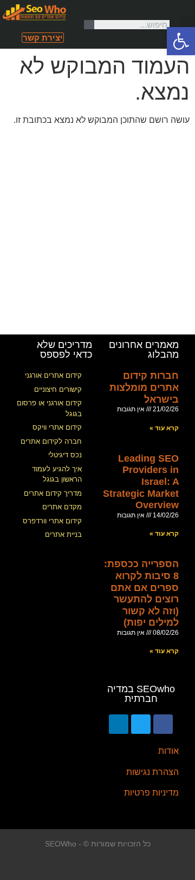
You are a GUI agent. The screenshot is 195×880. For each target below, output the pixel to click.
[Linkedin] (118, 724)
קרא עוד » (164, 428)
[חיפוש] (89, 24)
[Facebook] (163, 724)
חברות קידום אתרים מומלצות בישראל (144, 387)
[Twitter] (141, 724)
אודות (168, 751)
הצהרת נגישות (152, 772)
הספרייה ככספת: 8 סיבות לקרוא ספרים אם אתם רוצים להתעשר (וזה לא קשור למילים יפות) (141, 593)
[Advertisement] (97, 231)
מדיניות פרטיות (151, 792)
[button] (187, 25)
